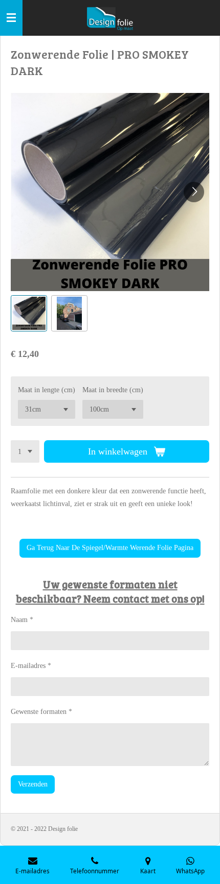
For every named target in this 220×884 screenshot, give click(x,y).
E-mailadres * (31, 666)
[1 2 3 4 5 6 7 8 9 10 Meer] (25, 451)
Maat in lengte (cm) (46, 390)
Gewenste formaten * (41, 711)
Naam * (22, 620)
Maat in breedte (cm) (112, 390)
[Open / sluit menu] (11, 18)
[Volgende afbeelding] (194, 192)
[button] (29, 313)
